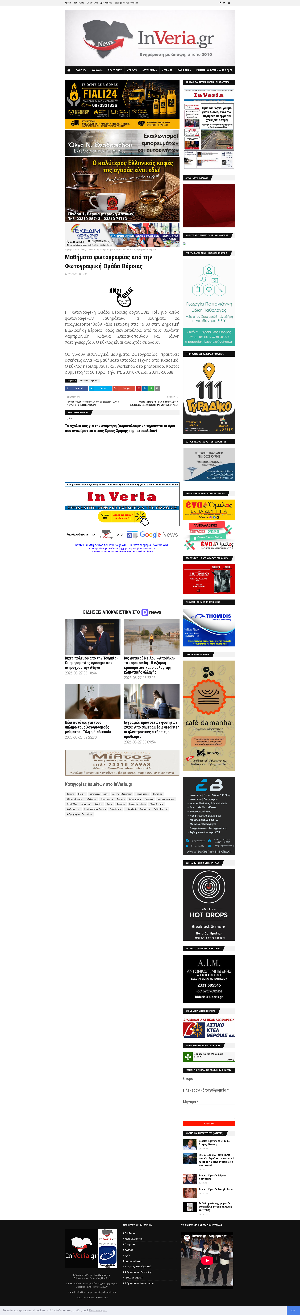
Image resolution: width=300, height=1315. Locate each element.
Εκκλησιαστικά (142, 794)
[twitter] (224, 3)
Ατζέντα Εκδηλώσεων (122, 794)
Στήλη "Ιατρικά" (161, 809)
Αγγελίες (99, 804)
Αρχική (68, 2)
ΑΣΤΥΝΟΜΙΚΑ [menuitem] (149, 70)
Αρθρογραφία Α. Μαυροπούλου (139, 1283)
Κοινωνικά (121, 804)
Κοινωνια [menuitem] (97, 70)
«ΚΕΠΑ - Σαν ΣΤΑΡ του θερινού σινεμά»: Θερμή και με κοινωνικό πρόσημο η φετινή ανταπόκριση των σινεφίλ (216, 1160)
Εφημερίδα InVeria (137, 804)
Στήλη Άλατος (116, 809)
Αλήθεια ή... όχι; (73, 809)
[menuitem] (69, 70)
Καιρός (110, 804)
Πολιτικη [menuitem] (81, 70)
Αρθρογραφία (135, 799)
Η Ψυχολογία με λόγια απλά (138, 809)
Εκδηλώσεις (91, 799)
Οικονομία (149, 799)
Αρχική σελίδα (71, 249)
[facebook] (220, 3)
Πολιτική (82, 794)
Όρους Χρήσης (116, 430)
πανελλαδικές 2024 (134, 1277)
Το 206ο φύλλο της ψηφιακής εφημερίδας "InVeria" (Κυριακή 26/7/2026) (215, 1207)
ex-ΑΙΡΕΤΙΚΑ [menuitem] (184, 70)
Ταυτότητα (79, 2)
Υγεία (127, 1255)
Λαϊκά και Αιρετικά (165, 799)
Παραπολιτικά (107, 799)
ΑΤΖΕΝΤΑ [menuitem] (132, 70)
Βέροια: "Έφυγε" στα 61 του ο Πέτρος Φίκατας (214, 1143)
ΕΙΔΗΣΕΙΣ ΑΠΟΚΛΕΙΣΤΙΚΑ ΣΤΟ (112, 612)
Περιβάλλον (72, 804)
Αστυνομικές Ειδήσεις (99, 794)
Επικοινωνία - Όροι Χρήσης (99, 2)
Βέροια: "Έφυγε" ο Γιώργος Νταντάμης (212, 1177)
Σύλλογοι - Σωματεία (89, 249)
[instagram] (229, 3)
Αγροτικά (121, 799)
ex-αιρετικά (86, 804)
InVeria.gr (72, 273)
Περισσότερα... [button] (98, 1310)
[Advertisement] (122, 576)
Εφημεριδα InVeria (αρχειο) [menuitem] (212, 70)
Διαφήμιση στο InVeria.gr (126, 2)
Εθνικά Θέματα (156, 804)
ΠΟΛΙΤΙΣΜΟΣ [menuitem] (115, 70)
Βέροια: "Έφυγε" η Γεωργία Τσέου (216, 1189)
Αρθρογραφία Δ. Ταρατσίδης (79, 814)
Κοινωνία (70, 794)
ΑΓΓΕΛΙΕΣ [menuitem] (167, 70)
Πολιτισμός (157, 794)
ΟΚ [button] (293, 1310)
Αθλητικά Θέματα (74, 799)
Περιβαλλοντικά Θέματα (95, 809)
